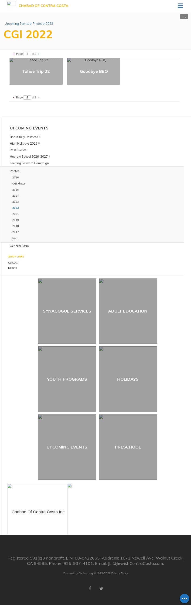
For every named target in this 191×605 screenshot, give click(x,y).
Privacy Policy (119, 573)
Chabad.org (85, 573)
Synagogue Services (67, 311)
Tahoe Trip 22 (36, 71)
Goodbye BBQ (94, 71)
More (15, 238)
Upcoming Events (17, 23)
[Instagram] (101, 588)
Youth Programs (67, 379)
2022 (49, 23)
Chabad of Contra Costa (43, 5)
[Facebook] (89, 588)
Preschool (128, 447)
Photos (37, 23)
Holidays (128, 379)
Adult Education (127, 311)
